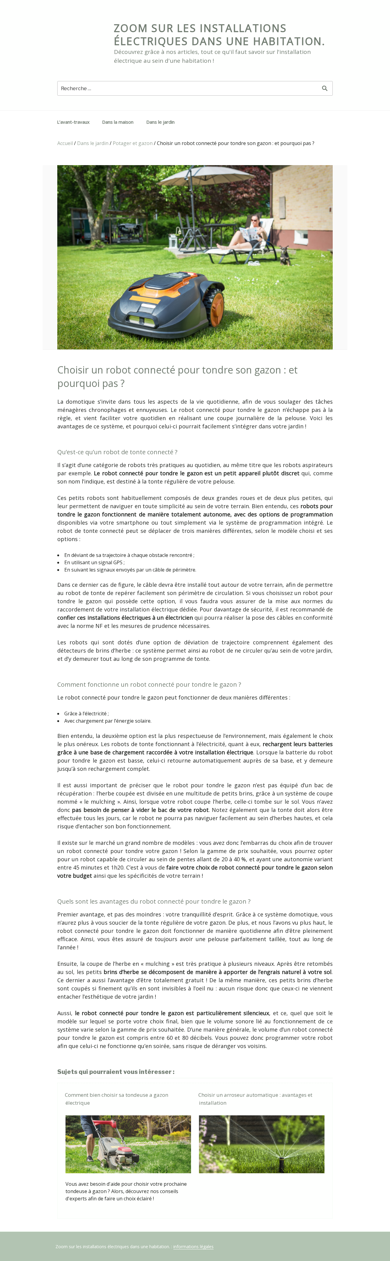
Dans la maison (117, 122)
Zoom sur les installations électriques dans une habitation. (220, 34)
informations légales (193, 1246)
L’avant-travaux (73, 122)
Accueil (65, 143)
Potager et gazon (133, 143)
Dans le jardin (160, 122)
